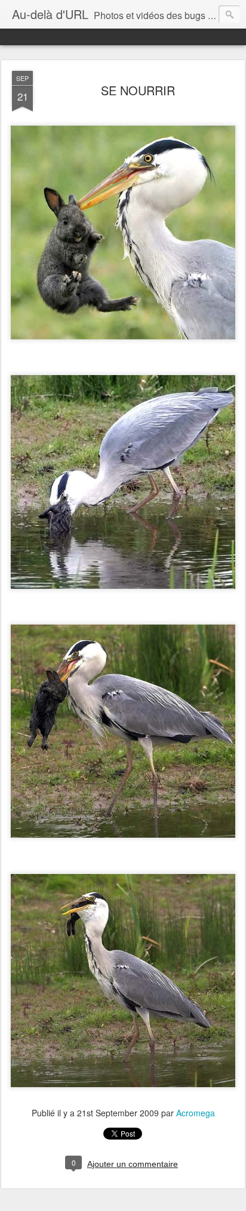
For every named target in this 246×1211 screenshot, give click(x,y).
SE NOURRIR (138, 90)
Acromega (195, 1113)
